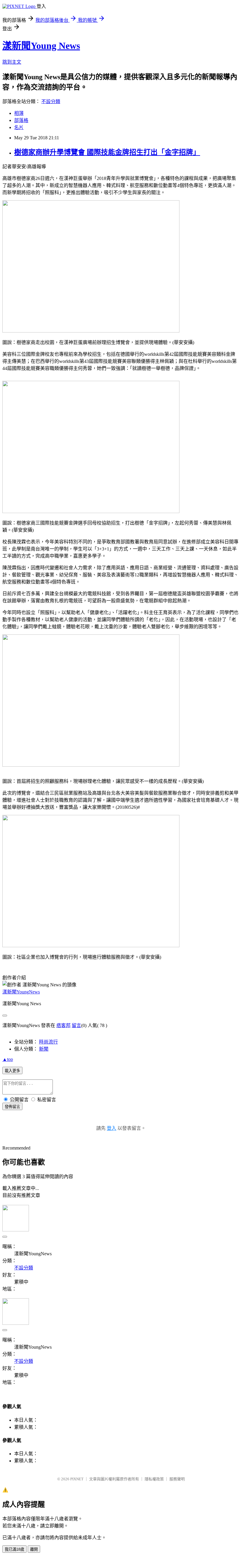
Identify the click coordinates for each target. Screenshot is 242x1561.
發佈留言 (12, 1106)
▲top (7, 1059)
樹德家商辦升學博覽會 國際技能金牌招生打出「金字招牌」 (107, 152)
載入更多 (12, 1071)
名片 (19, 127)
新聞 (43, 1048)
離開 (34, 1549)
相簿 (19, 113)
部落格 (21, 120)
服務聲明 (177, 1479)
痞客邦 (63, 1025)
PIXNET (77, 1479)
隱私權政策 (154, 1479)
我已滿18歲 (14, 1549)
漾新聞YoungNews (21, 991)
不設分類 (50, 101)
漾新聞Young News (41, 45)
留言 (76, 1025)
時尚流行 (48, 1041)
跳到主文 (11, 62)
